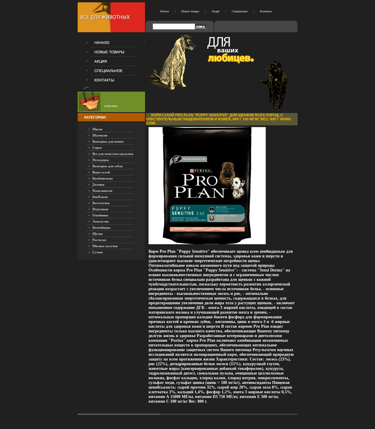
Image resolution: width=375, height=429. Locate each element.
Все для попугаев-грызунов (113, 153)
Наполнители (102, 190)
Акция (215, 11)
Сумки (98, 252)
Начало (164, 11)
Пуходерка (101, 160)
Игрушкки (100, 209)
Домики (98, 184)
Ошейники (100, 215)
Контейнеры (101, 227)
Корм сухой (101, 172)
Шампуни (100, 135)
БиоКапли (100, 197)
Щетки (98, 233)
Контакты (266, 11)
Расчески (99, 240)
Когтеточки (101, 203)
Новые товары (190, 11)
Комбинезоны (103, 178)
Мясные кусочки (105, 246)
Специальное (240, 11)
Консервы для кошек (108, 141)
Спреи (97, 147)
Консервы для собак (108, 166)
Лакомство (101, 221)
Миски (97, 129)
